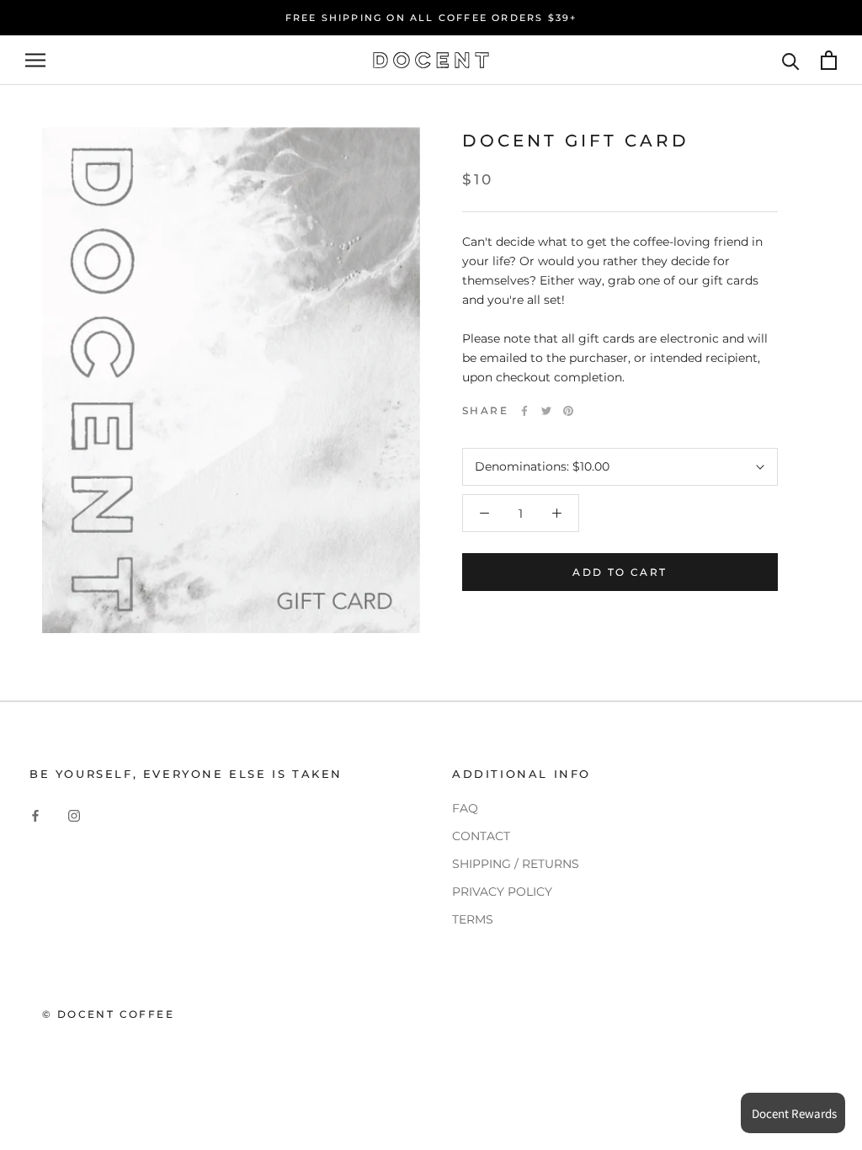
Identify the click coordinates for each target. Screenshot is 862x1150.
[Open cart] (829, 60)
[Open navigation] (35, 60)
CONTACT (481, 836)
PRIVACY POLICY (502, 891)
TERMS (472, 919)
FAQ (465, 808)
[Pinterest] (568, 411)
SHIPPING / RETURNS (515, 863)
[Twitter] (546, 411)
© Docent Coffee (108, 1014)
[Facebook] (524, 411)
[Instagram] (74, 814)
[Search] (791, 60)
